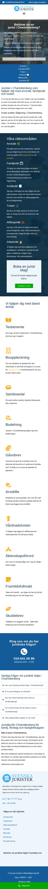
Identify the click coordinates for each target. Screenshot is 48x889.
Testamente (7, 821)
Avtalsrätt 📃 (24, 75)
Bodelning (7, 837)
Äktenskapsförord (10, 825)
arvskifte (10, 158)
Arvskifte (6, 829)
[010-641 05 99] (24, 651)
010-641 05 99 (23, 36)
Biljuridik (6, 833)
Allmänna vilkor (24, 882)
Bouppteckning (9, 841)
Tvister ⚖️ (24, 72)
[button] (24, 13)
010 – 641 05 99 (8, 803)
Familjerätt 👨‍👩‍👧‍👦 (24, 69)
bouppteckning (27, 155)
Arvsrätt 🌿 (24, 66)
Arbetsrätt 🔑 (24, 81)
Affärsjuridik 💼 (24, 78)
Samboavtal (8, 817)
